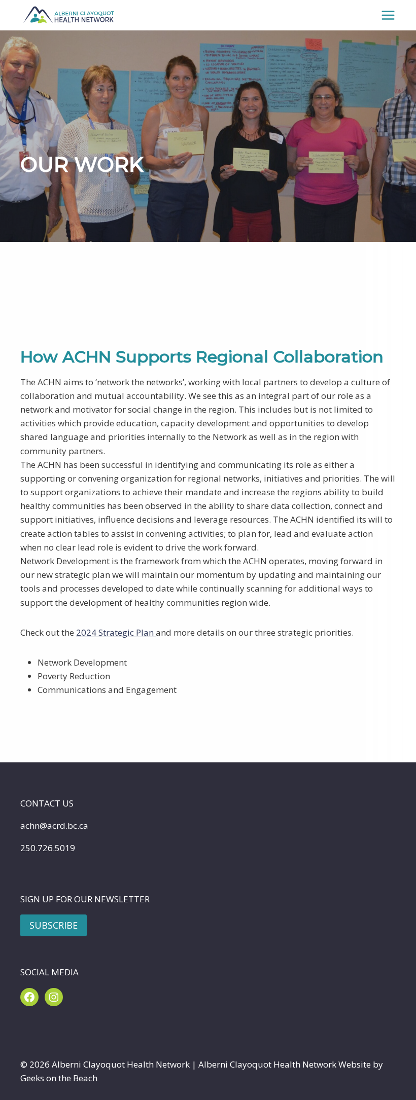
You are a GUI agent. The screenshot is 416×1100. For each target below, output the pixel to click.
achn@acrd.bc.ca (54, 825)
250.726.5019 (47, 848)
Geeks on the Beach (58, 1078)
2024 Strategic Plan (116, 632)
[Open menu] (388, 15)
